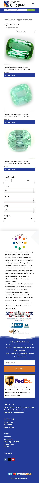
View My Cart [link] (9, 422)
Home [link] (6, 20)
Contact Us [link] (8, 439)
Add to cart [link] (10, 75)
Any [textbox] (6, 190)
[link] (14, 4)
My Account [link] (8, 424)
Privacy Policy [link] (9, 444)
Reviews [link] (7, 447)
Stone (6, 186)
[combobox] (19, 190)
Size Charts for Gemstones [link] (14, 410)
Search (31, 10)
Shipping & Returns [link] (11, 442)
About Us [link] (7, 437)
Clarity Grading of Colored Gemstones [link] (19, 407)
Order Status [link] (9, 427)
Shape (7, 206)
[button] (33, 3)
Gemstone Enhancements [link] (14, 412)
